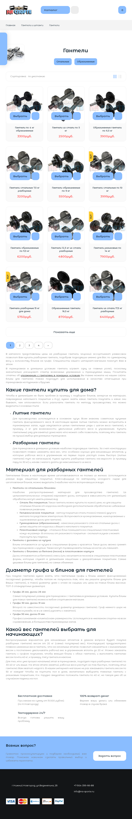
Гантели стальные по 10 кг (107, 189)
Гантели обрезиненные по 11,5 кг (24, 249)
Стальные (63, 61)
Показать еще (64, 332)
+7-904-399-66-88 (84, 785)
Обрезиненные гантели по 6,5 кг (107, 129)
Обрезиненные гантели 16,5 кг (66, 310)
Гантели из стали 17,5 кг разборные (107, 310)
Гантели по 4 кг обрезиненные (24, 129)
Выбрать (20, 116)
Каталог (50, 10)
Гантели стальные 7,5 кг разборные (24, 189)
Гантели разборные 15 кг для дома (24, 310)
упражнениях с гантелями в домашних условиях (50, 375)
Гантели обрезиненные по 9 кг (66, 189)
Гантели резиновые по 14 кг (107, 249)
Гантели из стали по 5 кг (66, 129)
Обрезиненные (86, 61)
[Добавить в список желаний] (35, 116)
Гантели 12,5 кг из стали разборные (66, 249)
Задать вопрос (109, 755)
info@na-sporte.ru (84, 791)
